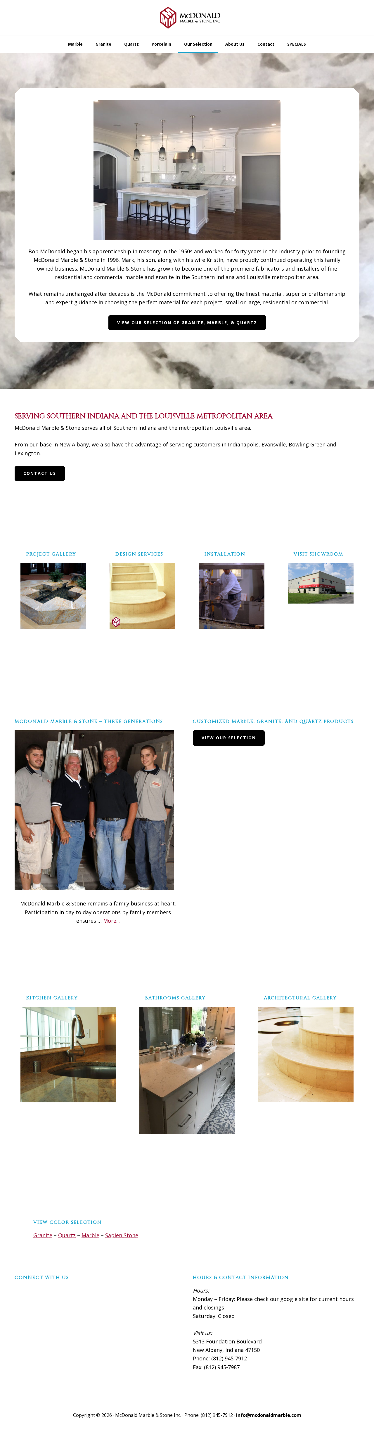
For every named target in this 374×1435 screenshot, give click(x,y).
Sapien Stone (121, 1235)
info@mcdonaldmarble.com (268, 1415)
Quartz (67, 1235)
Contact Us (39, 473)
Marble (90, 1235)
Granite (42, 1235)
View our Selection (229, 737)
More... (111, 920)
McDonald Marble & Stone (187, 17)
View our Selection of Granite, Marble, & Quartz (187, 322)
